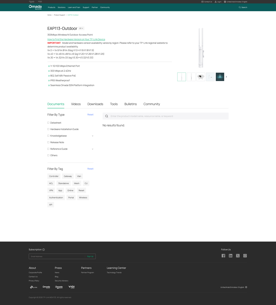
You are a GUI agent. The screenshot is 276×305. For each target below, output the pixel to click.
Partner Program (87, 272)
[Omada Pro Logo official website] (31, 1)
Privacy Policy (34, 280)
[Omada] (46, 287)
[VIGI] (71, 287)
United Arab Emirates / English (232, 287)
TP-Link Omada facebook (223, 256)
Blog (56, 276)
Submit (106, 116)
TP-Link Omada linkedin (230, 256)
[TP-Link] (33, 287)
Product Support (59, 15)
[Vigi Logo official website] (40, 1)
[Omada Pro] (59, 287)
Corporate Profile (35, 272)
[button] (206, 2)
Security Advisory (61, 280)
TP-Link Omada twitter (238, 256)
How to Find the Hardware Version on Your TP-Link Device (76, 39)
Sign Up (90, 256)
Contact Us (33, 276)
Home (49, 15)
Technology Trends (114, 272)
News (57, 272)
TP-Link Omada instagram (245, 256)
